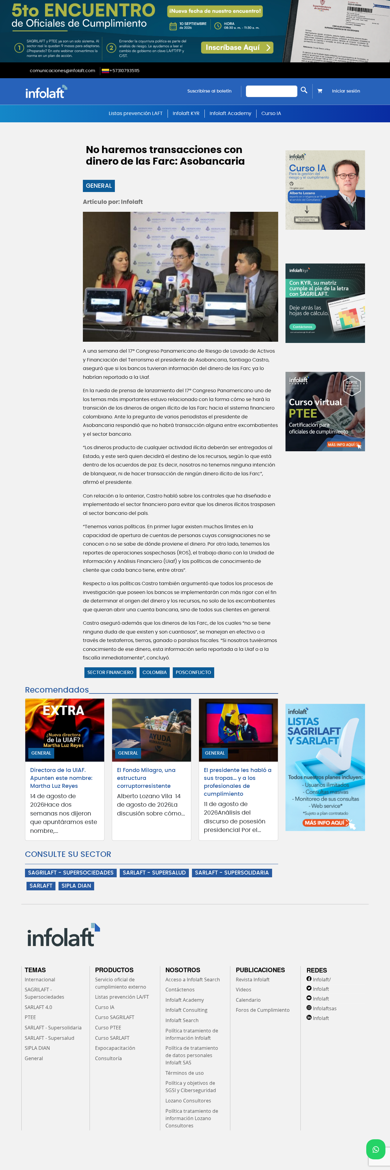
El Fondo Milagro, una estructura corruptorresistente (146, 778)
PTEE (30, 1017)
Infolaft (321, 989)
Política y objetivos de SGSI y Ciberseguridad (190, 1087)
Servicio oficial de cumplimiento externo (120, 983)
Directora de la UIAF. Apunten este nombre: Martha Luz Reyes (61, 778)
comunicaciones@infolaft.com (62, 71)
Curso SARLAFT (112, 1038)
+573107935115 (124, 71)
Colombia (155, 672)
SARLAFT (41, 886)
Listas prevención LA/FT (122, 997)
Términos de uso (184, 1073)
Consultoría (108, 1058)
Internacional (40, 979)
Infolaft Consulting (186, 1010)
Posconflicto (193, 672)
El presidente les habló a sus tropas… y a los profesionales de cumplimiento (237, 782)
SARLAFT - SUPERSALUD (154, 873)
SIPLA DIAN (76, 886)
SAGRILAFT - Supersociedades (44, 993)
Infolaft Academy (230, 113)
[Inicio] (77, 91)
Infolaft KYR (186, 113)
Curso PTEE (108, 1027)
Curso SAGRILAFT (114, 1017)
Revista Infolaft (253, 979)
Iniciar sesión (346, 91)
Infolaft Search (182, 1020)
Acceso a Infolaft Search (192, 979)
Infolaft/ (322, 979)
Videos (243, 989)
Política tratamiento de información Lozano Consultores (191, 1118)
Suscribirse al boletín (209, 91)
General (99, 186)
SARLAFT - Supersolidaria (53, 1027)
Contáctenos (180, 989)
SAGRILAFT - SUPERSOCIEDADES (71, 873)
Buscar (304, 90)
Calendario (248, 1000)
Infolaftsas (325, 1008)
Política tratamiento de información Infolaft (191, 1034)
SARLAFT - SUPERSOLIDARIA (232, 873)
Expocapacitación (115, 1048)
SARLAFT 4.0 (38, 1007)
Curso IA (271, 113)
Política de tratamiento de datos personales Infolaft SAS (191, 1055)
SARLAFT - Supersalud (49, 1038)
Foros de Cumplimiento (263, 1010)
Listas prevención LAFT (136, 113)
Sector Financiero (110, 672)
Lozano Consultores (188, 1100)
